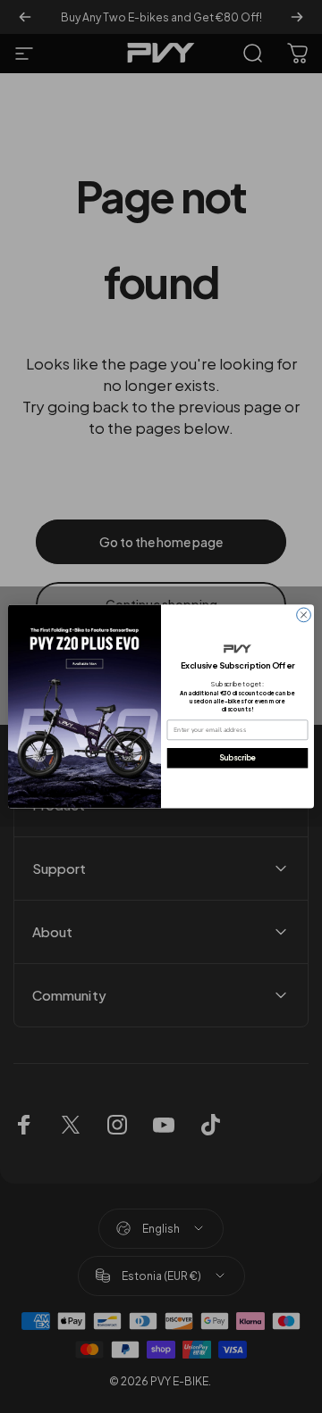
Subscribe (237, 757)
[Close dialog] (304, 615)
